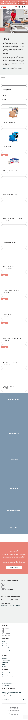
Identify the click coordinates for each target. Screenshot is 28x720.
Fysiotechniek (5, 645)
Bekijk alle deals (21, 3)
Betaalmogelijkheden (7, 674)
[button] (25, 7)
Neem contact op (7, 68)
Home (2, 77)
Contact (4, 666)
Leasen (4, 681)
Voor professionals (6, 660)
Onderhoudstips (6, 685)
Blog (3, 664)
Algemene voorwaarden (14, 713)
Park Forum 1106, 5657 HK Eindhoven (10, 605)
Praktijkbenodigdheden (8, 650)
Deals (3, 641)
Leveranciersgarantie (7, 683)
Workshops (5, 662)
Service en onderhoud (7, 672)
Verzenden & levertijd (7, 677)
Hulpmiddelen (5, 652)
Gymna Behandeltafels (7, 643)
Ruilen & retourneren (7, 679)
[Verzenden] (23, 699)
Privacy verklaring (14, 714)
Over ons (4, 658)
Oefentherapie (5, 648)
